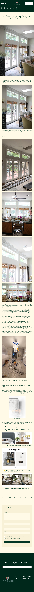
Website (5, 531)
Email (5, 526)
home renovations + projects (6, 495)
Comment (5, 512)
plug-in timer (16, 389)
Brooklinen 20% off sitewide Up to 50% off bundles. (14, 488)
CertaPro (16, 316)
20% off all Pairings (8, 445)
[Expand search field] (16, 8)
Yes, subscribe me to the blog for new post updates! (12, 538)
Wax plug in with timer (17, 418)
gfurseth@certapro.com (10, 320)
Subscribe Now (28, 3)
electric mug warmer (15, 390)
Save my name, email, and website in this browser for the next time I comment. (17, 536)
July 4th (8, 470)
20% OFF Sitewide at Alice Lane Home (11, 429)
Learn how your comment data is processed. (22, 548)
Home (16, 576)
